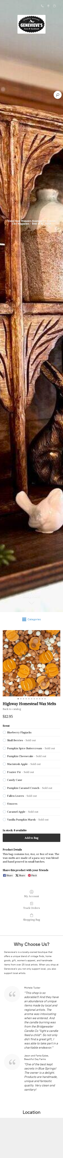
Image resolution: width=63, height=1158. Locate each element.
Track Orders (31, 908)
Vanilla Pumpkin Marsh (28, 819)
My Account (31, 896)
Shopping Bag (31, 919)
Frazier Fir (20, 772)
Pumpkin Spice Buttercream (31, 748)
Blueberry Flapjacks (19, 732)
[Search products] (58, 95)
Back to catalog (12, 709)
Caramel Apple (22, 811)
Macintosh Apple (24, 764)
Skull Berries (21, 740)
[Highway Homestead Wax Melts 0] (31, 663)
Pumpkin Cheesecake (26, 756)
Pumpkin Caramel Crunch (29, 788)
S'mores (12, 803)
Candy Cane (14, 780)
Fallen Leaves (22, 795)
